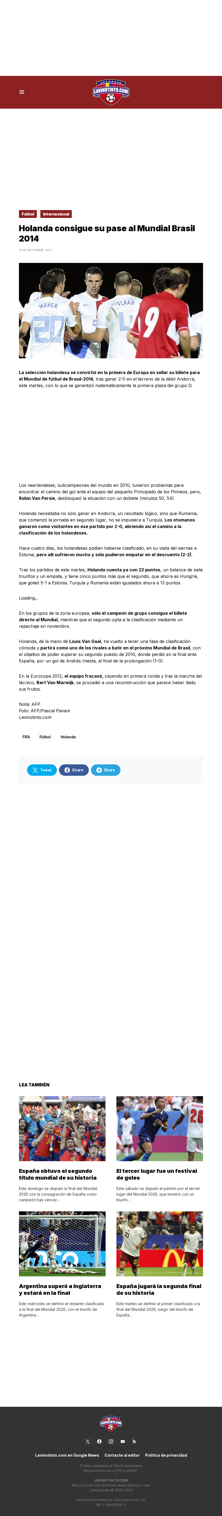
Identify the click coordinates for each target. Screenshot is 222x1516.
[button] (22, 92)
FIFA (26, 737)
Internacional (56, 214)
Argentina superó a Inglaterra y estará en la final (60, 1289)
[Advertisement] (111, 38)
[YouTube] (122, 1441)
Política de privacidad (166, 1455)
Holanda (68, 737)
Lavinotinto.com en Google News (67, 1455)
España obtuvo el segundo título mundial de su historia (58, 1174)
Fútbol (28, 214)
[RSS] (134, 1441)
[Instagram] (111, 1441)
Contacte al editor (122, 1455)
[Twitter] (87, 1441)
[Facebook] (99, 1441)
